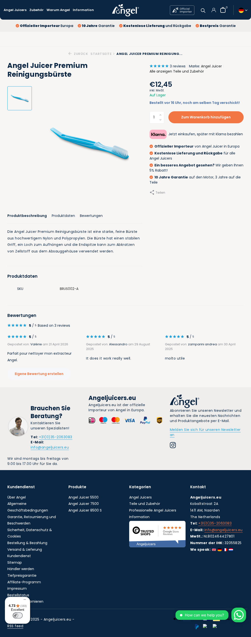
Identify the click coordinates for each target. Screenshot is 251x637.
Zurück (80, 53)
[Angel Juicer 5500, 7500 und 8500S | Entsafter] (125, 10)
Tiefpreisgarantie (22, 575)
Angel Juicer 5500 (83, 497)
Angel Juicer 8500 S (85, 510)
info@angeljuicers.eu (50, 447)
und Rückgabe (157, 25)
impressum (17, 588)
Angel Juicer (211, 66)
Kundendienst (19, 555)
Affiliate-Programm (24, 582)
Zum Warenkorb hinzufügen (206, 117)
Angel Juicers (15, 10)
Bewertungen (91, 215)
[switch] (18, 615)
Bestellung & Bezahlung (27, 542)
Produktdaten (63, 215)
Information (83, 10)
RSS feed (15, 626)
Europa (46, 25)
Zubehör (36, 10)
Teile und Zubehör (144, 503)
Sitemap (14, 562)
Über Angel (16, 497)
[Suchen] (203, 10)
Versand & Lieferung (24, 549)
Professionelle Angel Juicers (152, 510)
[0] (222, 10)
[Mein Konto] (213, 10)
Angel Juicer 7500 (83, 503)
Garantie (98, 25)
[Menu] (23, 600)
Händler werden (20, 568)
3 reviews (178, 66)
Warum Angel (58, 10)
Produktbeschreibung (27, 215)
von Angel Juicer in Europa (196, 146)
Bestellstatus (18, 595)
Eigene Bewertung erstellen (39, 373)
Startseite (101, 53)
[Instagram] (173, 445)
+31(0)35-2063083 (55, 437)
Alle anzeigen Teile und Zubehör (177, 71)
